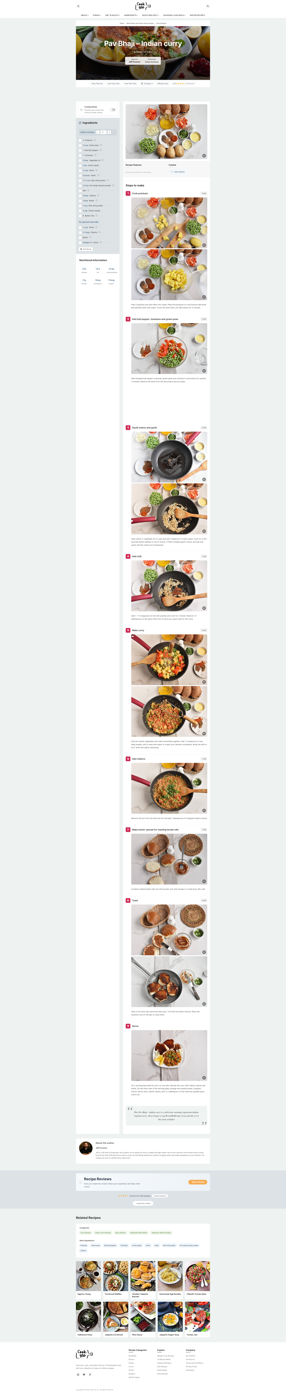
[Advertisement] (143, 94)
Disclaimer (190, 1370)
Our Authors (191, 1356)
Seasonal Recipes (164, 1363)
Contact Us (190, 1359)
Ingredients (130, 15)
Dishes (96, 15)
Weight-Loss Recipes (165, 1356)
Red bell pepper (110, 1245)
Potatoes (83, 1245)
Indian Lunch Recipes (103, 1233)
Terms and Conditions (194, 1363)
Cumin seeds (136, 1245)
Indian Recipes (178, 172)
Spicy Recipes (120, 1233)
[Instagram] (78, 1375)
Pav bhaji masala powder (189, 1245)
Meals (84, 15)
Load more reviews (143, 1203)
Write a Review (198, 1182)
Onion (148, 1245)
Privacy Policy (191, 1366)
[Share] (78, 6)
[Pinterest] (84, 1375)
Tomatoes (124, 1245)
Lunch (131, 1366)
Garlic (157, 1245)
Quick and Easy (150, 15)
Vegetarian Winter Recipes (161, 1233)
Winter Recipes (197, 15)
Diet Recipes (162, 1366)
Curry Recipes (85, 1233)
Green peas (95, 1245)
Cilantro (83, 1250)
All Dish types (134, 1377)
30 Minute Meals (163, 1359)
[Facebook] (90, 1375)
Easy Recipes (162, 1374)
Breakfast (132, 1356)
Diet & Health (112, 15)
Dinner (131, 1363)
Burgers (132, 1374)
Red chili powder (169, 1245)
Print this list (87, 249)
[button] (208, 6)
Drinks (131, 1370)
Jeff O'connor (134, 62)
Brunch (131, 1359)
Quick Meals (162, 1370)
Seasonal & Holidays (173, 15)
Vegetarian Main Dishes (138, 1233)
